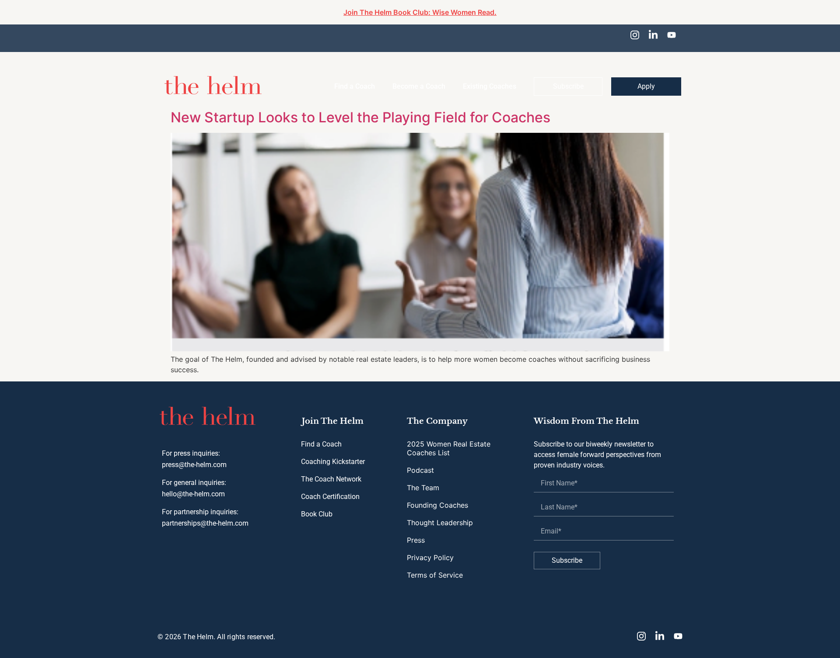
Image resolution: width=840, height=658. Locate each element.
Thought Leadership (440, 516)
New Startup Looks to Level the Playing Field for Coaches (360, 110)
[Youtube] (671, 35)
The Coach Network (331, 472)
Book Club (316, 507)
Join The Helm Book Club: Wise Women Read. (420, 12)
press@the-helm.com (194, 458)
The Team (423, 481)
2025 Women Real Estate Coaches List (448, 441)
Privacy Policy (430, 551)
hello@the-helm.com (193, 487)
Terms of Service (435, 568)
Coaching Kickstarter (333, 455)
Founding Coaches (437, 498)
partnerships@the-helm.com (205, 517)
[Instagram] (634, 35)
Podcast (420, 463)
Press (416, 533)
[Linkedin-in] (653, 35)
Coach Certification (330, 490)
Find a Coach (321, 437)
